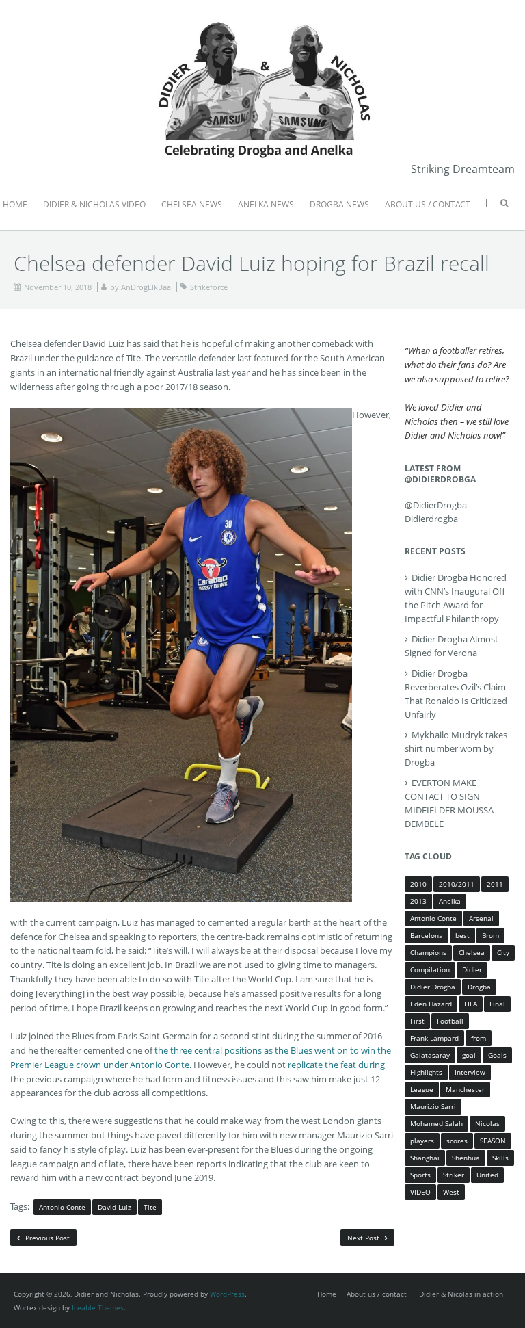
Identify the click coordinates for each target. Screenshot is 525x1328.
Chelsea (472, 952)
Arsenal (481, 918)
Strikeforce (209, 287)
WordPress (227, 1294)
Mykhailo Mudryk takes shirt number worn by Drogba (456, 748)
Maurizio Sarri (433, 1106)
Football (450, 1021)
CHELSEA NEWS (191, 204)
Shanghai (425, 1157)
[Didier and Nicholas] (262, 20)
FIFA (470, 1003)
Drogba (479, 986)
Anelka (450, 901)
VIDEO (420, 1192)
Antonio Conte (62, 1207)
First (417, 1021)
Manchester (465, 1089)
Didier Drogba (432, 986)
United (487, 1175)
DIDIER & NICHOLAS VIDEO (94, 204)
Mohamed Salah (436, 1123)
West (451, 1192)
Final (497, 1003)
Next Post (364, 1237)
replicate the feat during (336, 1064)
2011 (495, 884)
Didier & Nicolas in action (461, 1294)
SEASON (493, 1140)
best (462, 935)
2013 (418, 901)
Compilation (430, 969)
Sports (420, 1175)
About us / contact (377, 1294)
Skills (500, 1157)
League (421, 1089)
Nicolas (487, 1123)
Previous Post (46, 1237)
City (503, 952)
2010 (418, 884)
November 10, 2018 (58, 287)
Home (326, 1294)
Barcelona (426, 935)
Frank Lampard (434, 1038)
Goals (497, 1055)
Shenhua (466, 1157)
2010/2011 (456, 884)
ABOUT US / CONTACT (427, 204)
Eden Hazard (431, 1003)
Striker (453, 1175)
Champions (428, 952)
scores (457, 1140)
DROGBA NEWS (339, 204)
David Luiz (114, 1207)
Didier (472, 969)
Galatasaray (430, 1055)
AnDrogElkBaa (146, 287)
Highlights (426, 1072)
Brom (490, 935)
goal (469, 1055)
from (478, 1038)
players (422, 1140)
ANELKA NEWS (266, 204)
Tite (150, 1207)
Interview (470, 1072)
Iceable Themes (98, 1307)
